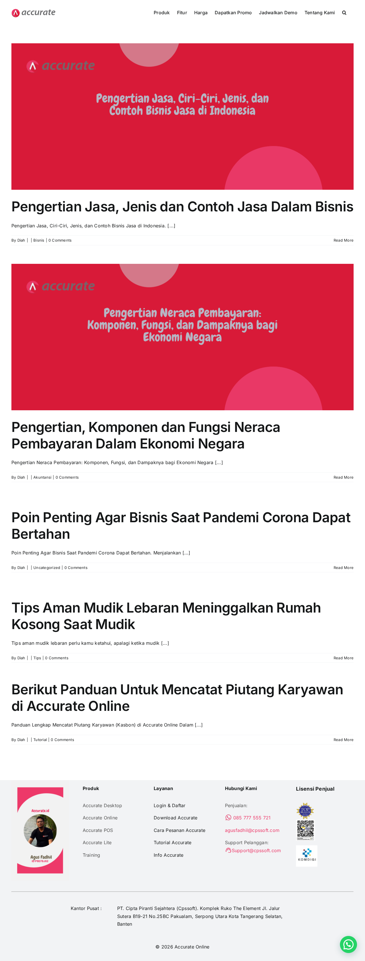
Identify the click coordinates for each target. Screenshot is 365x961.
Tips (37, 658)
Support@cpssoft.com (256, 850)
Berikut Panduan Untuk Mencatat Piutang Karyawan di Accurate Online (177, 697)
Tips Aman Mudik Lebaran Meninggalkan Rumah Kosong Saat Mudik (166, 615)
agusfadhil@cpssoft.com (252, 830)
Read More (344, 240)
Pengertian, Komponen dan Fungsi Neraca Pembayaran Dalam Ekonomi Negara (146, 435)
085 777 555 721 (251, 818)
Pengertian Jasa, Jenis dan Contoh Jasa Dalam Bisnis (182, 206)
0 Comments (60, 240)
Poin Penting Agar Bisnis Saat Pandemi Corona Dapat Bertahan (180, 525)
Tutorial (40, 739)
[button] (344, 12)
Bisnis (38, 240)
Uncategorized (46, 567)
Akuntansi (42, 477)
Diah (21, 240)
